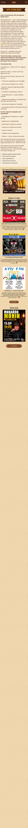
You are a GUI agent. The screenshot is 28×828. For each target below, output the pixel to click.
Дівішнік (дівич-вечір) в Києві (11, 154)
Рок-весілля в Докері (9, 156)
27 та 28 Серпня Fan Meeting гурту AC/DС (14, 257)
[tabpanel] (14, 326)
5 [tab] (17, 339)
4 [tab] (15, 339)
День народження (8, 158)
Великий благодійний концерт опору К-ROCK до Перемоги (14, 223)
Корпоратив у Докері (9, 161)
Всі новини (14, 302)
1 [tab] (10, 339)
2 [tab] (12, 339)
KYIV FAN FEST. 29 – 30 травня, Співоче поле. (14, 290)
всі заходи (14, 346)
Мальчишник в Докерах (10, 163)
